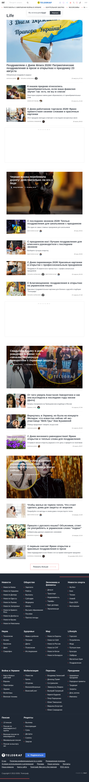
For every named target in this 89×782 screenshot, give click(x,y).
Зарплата (29, 587)
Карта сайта (22, 767)
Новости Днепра (10, 595)
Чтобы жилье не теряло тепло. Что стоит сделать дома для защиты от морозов (51, 506)
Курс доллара (52, 605)
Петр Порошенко (54, 698)
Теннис (72, 595)
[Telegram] (67, 2)
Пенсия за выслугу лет (11, 745)
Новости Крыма (9, 620)
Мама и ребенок (31, 636)
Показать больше (40, 567)
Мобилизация (31, 670)
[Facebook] (60, 2)
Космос (6, 640)
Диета (27, 644)
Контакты (66, 764)
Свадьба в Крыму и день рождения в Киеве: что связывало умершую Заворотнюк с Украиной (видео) (31, 355)
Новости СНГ (52, 648)
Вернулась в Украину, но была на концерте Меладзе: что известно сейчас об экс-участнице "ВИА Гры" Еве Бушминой (52, 418)
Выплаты (29, 595)
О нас (4, 761)
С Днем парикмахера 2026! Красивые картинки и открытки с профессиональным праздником (54, 263)
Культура (73, 651)
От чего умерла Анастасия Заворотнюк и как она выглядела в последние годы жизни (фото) (53, 397)
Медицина (29, 602)
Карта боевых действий (9, 677)
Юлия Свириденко (54, 710)
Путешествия (74, 648)
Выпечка (28, 722)
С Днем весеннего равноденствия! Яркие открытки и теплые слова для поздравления (53, 437)
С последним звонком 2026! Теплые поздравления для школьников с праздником (54, 222)
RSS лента (64, 767)
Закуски (28, 741)
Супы (27, 730)
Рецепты (28, 717)
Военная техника (10, 697)
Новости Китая (53, 651)
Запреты (72, 689)
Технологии (8, 636)
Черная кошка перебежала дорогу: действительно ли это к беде (31, 180)
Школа (28, 606)
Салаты (28, 738)
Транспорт (51, 594)
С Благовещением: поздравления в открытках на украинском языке (54, 284)
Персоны (50, 670)
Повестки (29, 675)
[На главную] (44, 2)
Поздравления (75, 663)
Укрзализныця (53, 609)
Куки (43, 13)
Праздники (73, 670)
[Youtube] (70, 2)
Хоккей (72, 599)
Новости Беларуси (54, 655)
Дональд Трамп (53, 679)
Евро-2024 (73, 602)
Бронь (27, 679)
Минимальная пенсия (12, 740)
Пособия (28, 614)
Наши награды (53, 764)
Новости (6, 582)
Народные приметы (77, 681)
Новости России (53, 644)
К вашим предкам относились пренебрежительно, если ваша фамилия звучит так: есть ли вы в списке (51, 89)
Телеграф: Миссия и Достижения (43, 767)
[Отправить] (27, 2)
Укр (85, 2)
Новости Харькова (10, 591)
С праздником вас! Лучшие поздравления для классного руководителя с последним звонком (54, 244)
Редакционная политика (55, 761)
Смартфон (7, 651)
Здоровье (29, 631)
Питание (28, 640)
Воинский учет (31, 691)
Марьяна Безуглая (54, 706)
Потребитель (74, 640)
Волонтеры (7, 693)
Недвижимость (53, 597)
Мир (48, 631)
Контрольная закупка (55, 7)
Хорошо (55, 13)
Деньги (50, 590)
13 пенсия (7, 722)
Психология (30, 648)
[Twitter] (73, 2)
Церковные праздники (74, 677)
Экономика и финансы (52, 583)
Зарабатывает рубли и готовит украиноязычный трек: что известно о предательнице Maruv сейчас (32, 465)
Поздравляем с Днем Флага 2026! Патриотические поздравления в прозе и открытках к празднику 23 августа (40, 68)
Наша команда (8, 767)
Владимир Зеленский (56, 675)
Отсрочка (29, 683)
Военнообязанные (32, 687)
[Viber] (63, 3)
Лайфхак (73, 655)
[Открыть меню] (3, 2)
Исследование (31, 651)
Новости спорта (76, 582)
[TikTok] (80, 2)
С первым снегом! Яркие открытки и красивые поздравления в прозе (48, 547)
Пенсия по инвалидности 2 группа (9, 728)
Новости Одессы (10, 599)
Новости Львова (10, 602)
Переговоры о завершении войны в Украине (22, 7)
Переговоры (8, 685)
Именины (73, 697)
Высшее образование (34, 610)
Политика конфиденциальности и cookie (26, 761)
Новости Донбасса (10, 616)
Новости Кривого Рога (10, 611)
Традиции (73, 685)
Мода (71, 644)
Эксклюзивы (74, 7)
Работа (28, 591)
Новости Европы (54, 636)
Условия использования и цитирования (18, 764)
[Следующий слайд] (87, 7)
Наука (5, 631)
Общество (29, 582)
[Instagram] (76, 2)
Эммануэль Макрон (55, 687)
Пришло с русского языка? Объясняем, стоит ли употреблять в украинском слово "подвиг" (54, 526)
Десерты (28, 734)
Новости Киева (9, 587)
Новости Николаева (11, 623)
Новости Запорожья (11, 606)
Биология (7, 644)
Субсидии (29, 599)
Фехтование (74, 606)
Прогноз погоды (31, 618)
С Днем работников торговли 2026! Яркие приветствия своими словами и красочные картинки (53, 111)
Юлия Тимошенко (54, 702)
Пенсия (6, 717)
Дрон (5, 648)
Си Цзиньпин (52, 683)
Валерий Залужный (55, 691)
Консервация (30, 726)
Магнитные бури (76, 659)
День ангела (74, 693)
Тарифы (50, 601)
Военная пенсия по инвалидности (11, 735)
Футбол (72, 587)
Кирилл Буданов (54, 695)
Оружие (6, 689)
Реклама (40, 764)
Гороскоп (73, 636)
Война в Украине (11, 670)
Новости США (53, 640)
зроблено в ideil (81, 773)
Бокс (71, 591)
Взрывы (6, 681)
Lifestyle (72, 631)
